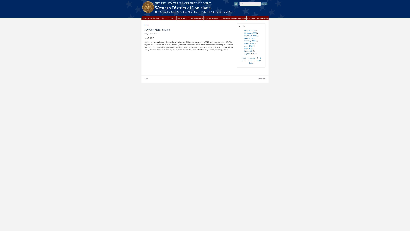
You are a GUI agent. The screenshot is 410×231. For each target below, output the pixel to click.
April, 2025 (248, 46)
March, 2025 (249, 43)
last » (251, 63)
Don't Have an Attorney (228, 18)
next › (259, 60)
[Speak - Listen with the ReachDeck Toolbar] (236, 4)
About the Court (154, 18)
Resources (242, 18)
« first (244, 58)
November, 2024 (250, 33)
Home (144, 18)
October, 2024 (249, 30)
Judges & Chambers (196, 18)
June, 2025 (248, 51)
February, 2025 (250, 41)
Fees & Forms (182, 18)
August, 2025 (249, 54)
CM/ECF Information (168, 18)
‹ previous (251, 58)
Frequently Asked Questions (257, 18)
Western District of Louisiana (183, 8)
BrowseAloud (262, 78)
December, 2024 (250, 36)
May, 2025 (248, 48)
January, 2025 (249, 38)
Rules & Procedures (211, 18)
